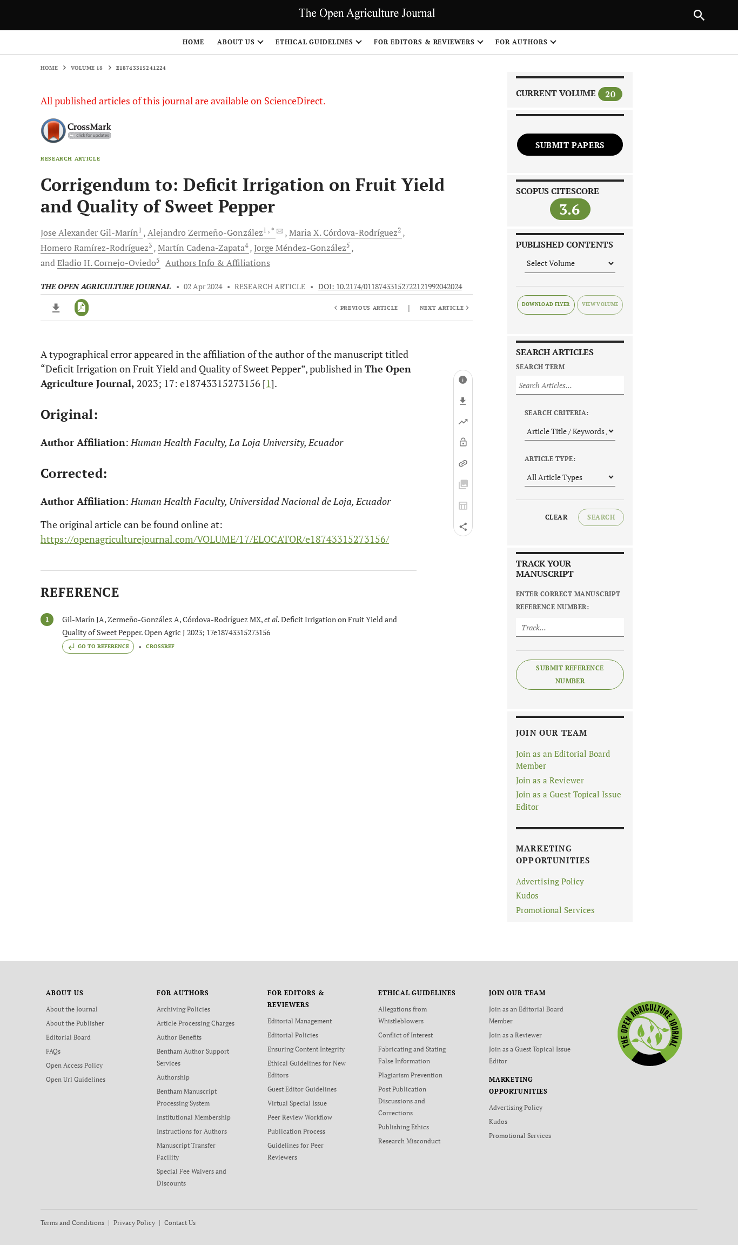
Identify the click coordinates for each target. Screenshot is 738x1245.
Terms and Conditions (72, 1223)
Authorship (173, 1077)
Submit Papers (570, 144)
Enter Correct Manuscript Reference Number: (568, 600)
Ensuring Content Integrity (306, 1049)
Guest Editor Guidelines (302, 1089)
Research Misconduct (409, 1141)
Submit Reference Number (570, 674)
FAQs (53, 1051)
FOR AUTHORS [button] (521, 42)
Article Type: (550, 459)
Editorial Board (68, 1037)
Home (193, 42)
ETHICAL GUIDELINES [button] (314, 42)
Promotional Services (555, 909)
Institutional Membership (194, 1117)
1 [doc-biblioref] (268, 383)
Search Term (540, 367)
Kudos (527, 895)
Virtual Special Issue (297, 1103)
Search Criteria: (557, 413)
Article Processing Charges (195, 1023)
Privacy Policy (134, 1223)
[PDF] (82, 307)
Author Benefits (179, 1037)
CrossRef (160, 646)
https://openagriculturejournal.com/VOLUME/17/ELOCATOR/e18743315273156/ (215, 538)
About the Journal (72, 1009)
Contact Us (180, 1223)
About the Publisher (75, 1023)
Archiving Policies (183, 1009)
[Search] (699, 15)
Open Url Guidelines (75, 1079)
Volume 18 (87, 67)
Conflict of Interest (405, 1035)
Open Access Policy (74, 1065)
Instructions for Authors (192, 1131)
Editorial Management (299, 1021)
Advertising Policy (550, 881)
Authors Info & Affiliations (217, 263)
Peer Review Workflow (299, 1117)
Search (601, 517)
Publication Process (296, 1131)
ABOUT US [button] (236, 42)
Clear (556, 517)
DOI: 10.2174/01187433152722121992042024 (390, 286)
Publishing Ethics (403, 1127)
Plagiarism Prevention (410, 1075)
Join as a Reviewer (550, 780)
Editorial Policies (292, 1035)
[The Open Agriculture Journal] (649, 1033)
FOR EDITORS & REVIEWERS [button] (424, 42)
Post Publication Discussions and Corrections (402, 1101)
